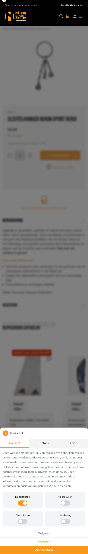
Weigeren (44, 533)
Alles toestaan (44, 549)
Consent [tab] (14, 443)
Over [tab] (73, 443)
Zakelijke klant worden (72, 5)
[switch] (22, 503)
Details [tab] (44, 443)
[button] (61, 16)
